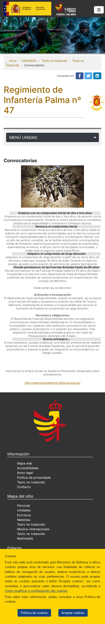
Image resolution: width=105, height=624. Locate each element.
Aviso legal (25, 473)
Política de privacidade (34, 477)
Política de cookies (34, 613)
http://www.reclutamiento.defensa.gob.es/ (52, 383)
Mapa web (24, 463)
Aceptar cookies (73, 613)
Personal (23, 505)
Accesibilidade (27, 468)
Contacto (24, 487)
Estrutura (24, 515)
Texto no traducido (54, 61)
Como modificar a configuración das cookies (36, 591)
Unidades (24, 510)
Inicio (12, 61)
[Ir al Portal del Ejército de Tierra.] (52, 34)
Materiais (24, 520)
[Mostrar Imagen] (52, 186)
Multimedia (25, 538)
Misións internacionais (33, 529)
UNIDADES (29, 61)
